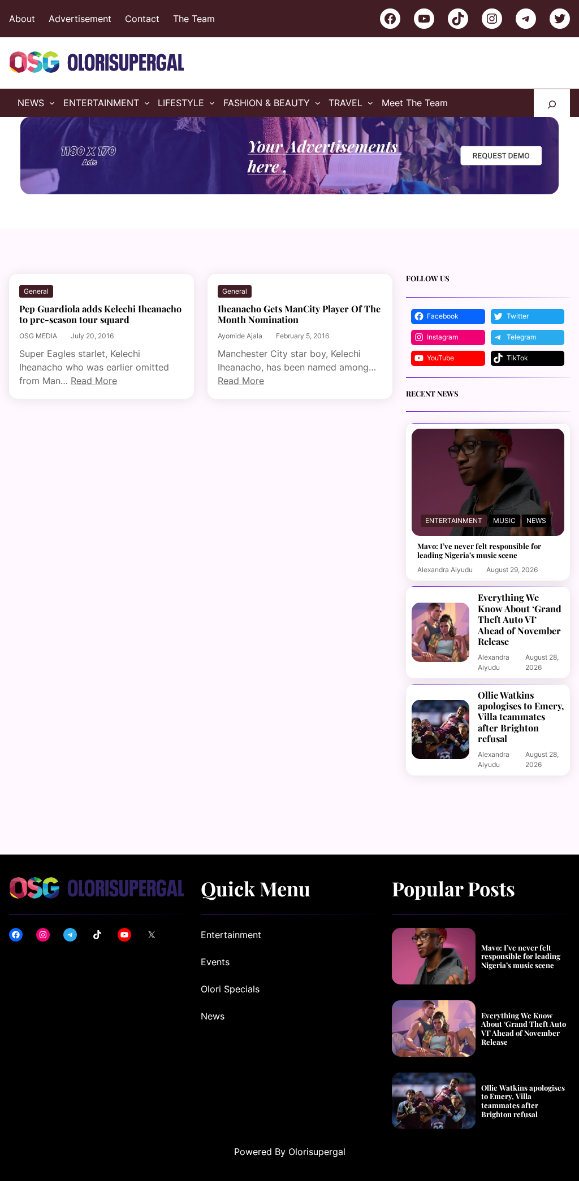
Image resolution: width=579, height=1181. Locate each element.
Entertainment (453, 520)
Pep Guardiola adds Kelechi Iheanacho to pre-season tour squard (100, 314)
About (22, 18)
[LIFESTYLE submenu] (212, 103)
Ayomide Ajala (240, 336)
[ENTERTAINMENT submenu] (147, 103)
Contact (142, 18)
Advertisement (80, 18)
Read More (94, 380)
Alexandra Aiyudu (445, 569)
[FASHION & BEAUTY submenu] (318, 103)
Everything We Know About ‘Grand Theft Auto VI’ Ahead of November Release (519, 619)
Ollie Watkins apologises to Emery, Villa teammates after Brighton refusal (521, 717)
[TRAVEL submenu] (370, 103)
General (36, 291)
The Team (194, 18)
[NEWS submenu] (52, 103)
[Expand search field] (552, 103)
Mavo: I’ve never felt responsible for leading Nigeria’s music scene (479, 550)
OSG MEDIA (38, 336)
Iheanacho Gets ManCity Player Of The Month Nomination (299, 314)
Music (504, 520)
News (536, 520)
